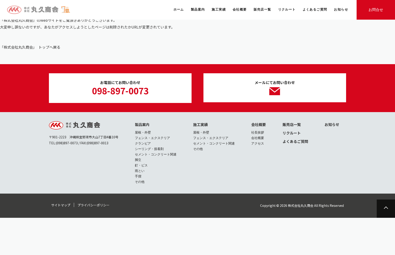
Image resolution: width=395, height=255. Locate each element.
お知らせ (332, 124)
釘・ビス (141, 165)
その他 (139, 182)
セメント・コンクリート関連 (155, 154)
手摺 (138, 176)
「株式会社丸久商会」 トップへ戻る (30, 47)
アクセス (257, 143)
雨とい (139, 171)
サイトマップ (60, 205)
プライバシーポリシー (93, 205)
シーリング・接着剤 (149, 149)
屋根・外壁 (143, 132)
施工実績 (200, 124)
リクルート (292, 133)
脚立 (138, 160)
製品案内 (142, 124)
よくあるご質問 (295, 141)
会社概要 (258, 124)
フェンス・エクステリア (152, 138)
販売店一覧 (292, 124)
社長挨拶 (257, 132)
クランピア (143, 143)
